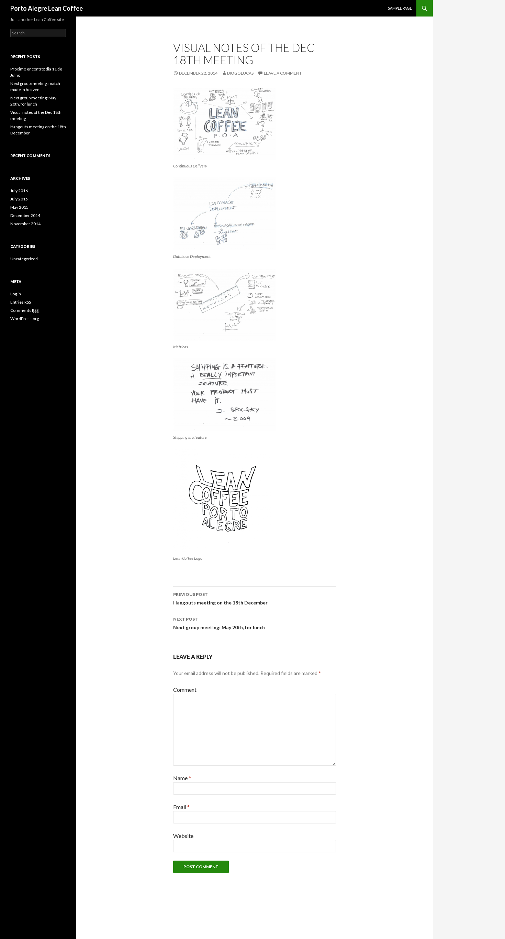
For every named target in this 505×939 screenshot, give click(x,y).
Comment (185, 689)
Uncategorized (24, 258)
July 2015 (19, 198)
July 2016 (19, 190)
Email (181, 807)
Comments (24, 310)
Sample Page (400, 8)
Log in (15, 293)
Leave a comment (283, 73)
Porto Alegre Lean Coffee (46, 8)
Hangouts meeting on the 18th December (220, 598)
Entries (20, 302)
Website (183, 835)
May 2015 (19, 207)
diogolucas (240, 73)
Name (182, 778)
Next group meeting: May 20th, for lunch (219, 623)
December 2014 (25, 215)
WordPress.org (24, 318)
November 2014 (25, 223)
